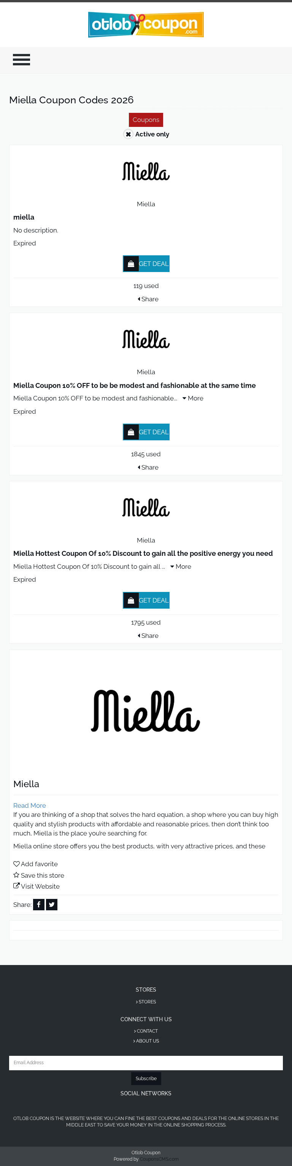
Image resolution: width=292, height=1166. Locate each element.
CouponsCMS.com (159, 1159)
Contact (147, 1031)
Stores (147, 1002)
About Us (147, 1041)
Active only (152, 134)
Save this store (42, 875)
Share (149, 299)
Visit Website (40, 886)
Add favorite (39, 864)
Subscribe (146, 1078)
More (194, 398)
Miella (146, 204)
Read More (29, 805)
